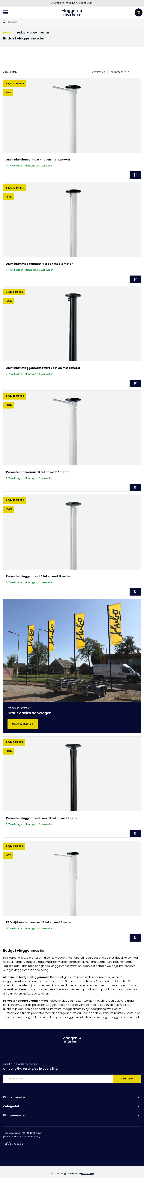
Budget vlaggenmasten (32, 32)
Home (7, 32)
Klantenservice (14, 1097)
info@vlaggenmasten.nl (17, 1147)
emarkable (87, 1173)
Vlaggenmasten (14, 1115)
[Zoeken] (4, 22)
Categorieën (12, 1106)
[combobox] (72, 21)
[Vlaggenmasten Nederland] (72, 12)
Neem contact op (22, 724)
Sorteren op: (99, 72)
